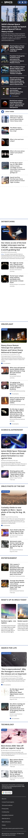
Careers (4, 825)
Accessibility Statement (7, 815)
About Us (4, 798)
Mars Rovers (5, 491)
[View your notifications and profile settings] (22, 2)
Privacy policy (5, 808)
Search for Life (6, 653)
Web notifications (6, 821)
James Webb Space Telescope (10, 435)
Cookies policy (5, 812)
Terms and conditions (7, 805)
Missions (4, 329)
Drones (4, 729)
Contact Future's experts (8, 802)
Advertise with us (6, 818)
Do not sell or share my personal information (12, 828)
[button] (25, 2)
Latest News (9, 111)
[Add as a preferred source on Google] (7, 792)
